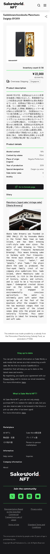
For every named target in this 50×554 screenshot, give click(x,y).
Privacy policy (36, 509)
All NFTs (6, 432)
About (5, 467)
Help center (8, 456)
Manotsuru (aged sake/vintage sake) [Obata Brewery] (24, 203)
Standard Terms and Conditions (36, 525)
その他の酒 (8, 442)
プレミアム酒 (31, 437)
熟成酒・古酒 (8, 437)
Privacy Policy (9, 379)
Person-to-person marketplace (33, 443)
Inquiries (29, 456)
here (24, 382)
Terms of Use (13, 524)
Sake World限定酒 (33, 432)
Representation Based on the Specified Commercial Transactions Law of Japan (13, 514)
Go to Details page (27, 187)
